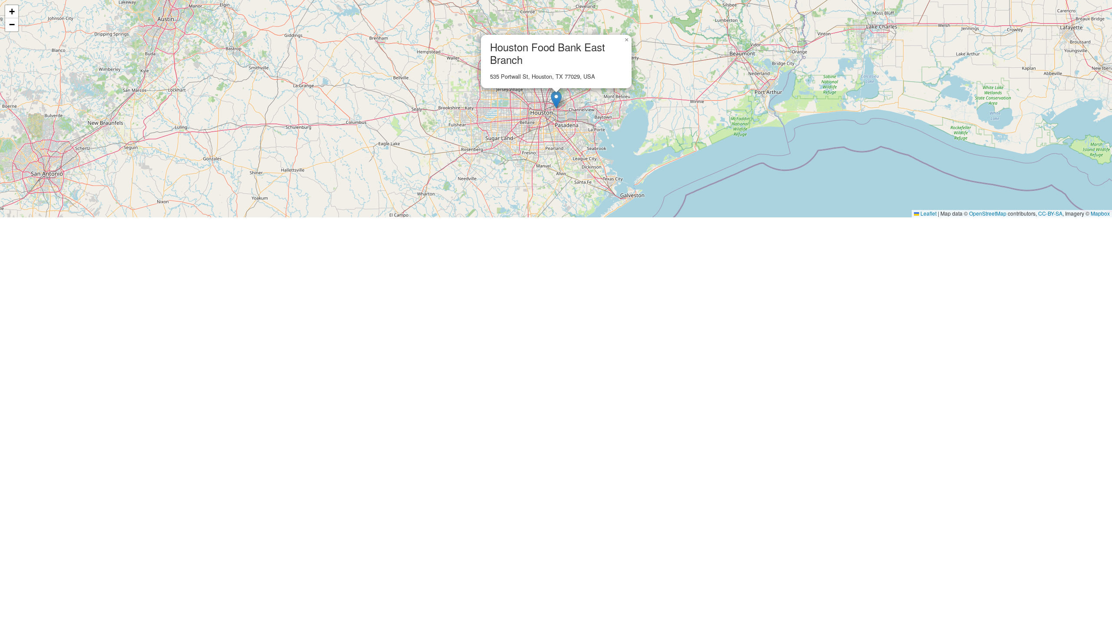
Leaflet (928, 213)
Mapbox (1100, 213)
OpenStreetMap (987, 213)
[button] (556, 100)
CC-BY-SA (1050, 213)
